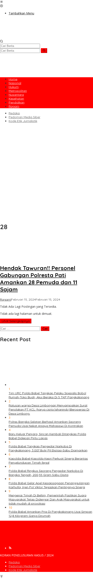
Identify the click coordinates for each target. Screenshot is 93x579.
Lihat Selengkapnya (16, 321)
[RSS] (10, 548)
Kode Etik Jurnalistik (23, 570)
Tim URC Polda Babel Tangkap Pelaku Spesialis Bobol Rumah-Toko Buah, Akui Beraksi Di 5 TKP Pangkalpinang (49, 395)
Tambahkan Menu (21, 13)
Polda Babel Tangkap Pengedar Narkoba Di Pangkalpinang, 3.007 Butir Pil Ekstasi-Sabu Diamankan (48, 448)
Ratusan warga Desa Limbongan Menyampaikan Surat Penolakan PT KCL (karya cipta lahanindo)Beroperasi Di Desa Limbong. (49, 409)
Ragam (5, 299)
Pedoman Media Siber (24, 566)
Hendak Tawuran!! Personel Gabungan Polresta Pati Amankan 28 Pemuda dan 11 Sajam (38, 278)
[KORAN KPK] (46, 38)
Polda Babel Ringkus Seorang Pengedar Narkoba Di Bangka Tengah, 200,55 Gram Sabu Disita (46, 473)
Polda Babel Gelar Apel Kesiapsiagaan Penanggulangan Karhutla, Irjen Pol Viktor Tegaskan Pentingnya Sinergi (49, 485)
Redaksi (14, 562)
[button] (44, 50)
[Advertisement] (46, 172)
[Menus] (1, 2)
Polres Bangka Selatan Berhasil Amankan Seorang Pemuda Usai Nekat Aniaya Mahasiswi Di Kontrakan (46, 424)
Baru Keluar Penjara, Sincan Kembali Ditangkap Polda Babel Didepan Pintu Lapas (47, 436)
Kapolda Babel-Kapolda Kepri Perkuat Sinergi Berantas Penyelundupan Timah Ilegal (48, 461)
